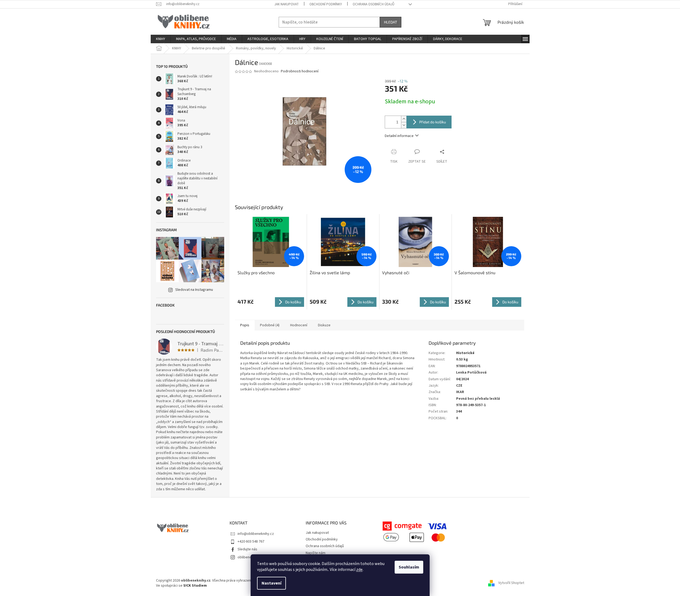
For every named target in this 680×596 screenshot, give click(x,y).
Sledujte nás (247, 549)
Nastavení (271, 583)
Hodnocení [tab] (298, 325)
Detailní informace (399, 136)
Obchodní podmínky (325, 4)
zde (359, 570)
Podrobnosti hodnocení (299, 71)
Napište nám (315, 553)
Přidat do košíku (432, 122)
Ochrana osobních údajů (373, 4)
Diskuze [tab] (324, 325)
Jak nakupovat (286, 4)
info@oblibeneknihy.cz (256, 533)
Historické (465, 353)
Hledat (390, 22)
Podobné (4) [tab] (269, 325)
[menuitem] (160, 39)
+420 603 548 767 (251, 541)
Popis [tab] (244, 325)
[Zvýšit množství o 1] (403, 119)
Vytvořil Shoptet (511, 583)
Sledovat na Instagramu (194, 289)
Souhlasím (409, 567)
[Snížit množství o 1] (403, 125)
